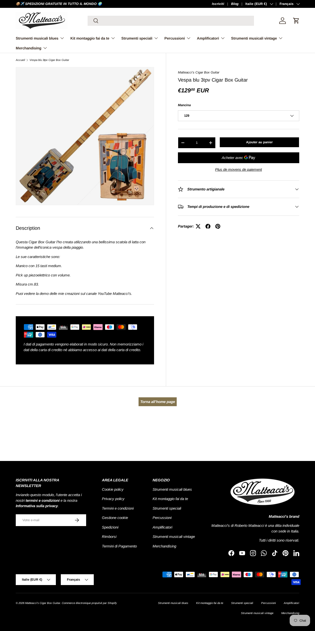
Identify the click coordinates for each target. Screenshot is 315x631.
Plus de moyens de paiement (238, 169)
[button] (296, 20)
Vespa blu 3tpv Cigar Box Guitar (49, 60)
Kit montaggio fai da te (89, 38)
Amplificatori (208, 38)
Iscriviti (218, 4)
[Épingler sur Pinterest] (218, 226)
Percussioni (174, 38)
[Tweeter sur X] (198, 226)
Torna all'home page (157, 402)
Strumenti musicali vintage (254, 38)
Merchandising (28, 48)
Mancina (184, 105)
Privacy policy (113, 499)
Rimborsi (109, 536)
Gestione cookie (115, 518)
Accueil (20, 60)
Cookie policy (113, 489)
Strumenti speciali (136, 38)
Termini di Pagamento (119, 546)
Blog (234, 4)
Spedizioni (110, 527)
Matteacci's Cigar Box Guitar (198, 72)
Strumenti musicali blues (37, 38)
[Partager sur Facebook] (208, 226)
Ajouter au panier (259, 142)
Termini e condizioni (118, 508)
